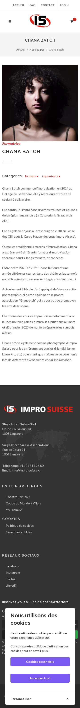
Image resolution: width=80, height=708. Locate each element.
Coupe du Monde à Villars (23, 503)
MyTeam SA (14, 510)
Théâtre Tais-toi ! (18, 497)
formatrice (31, 176)
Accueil (18, 5)
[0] (71, 20)
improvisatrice (51, 176)
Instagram (13, 572)
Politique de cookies (20, 525)
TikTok (11, 579)
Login (64, 5)
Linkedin (11, 585)
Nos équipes (37, 49)
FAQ (32, 5)
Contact (48, 5)
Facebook (12, 566)
